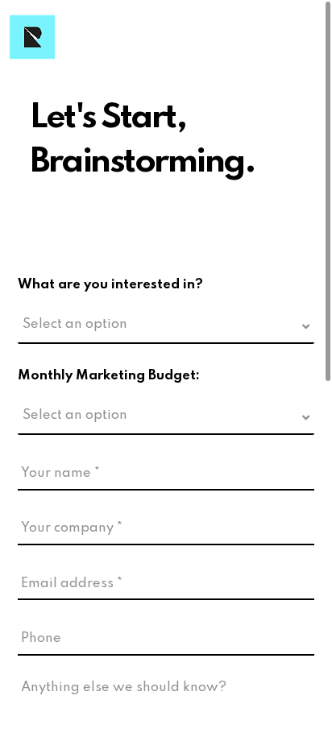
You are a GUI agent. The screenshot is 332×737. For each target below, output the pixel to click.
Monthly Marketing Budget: (109, 376)
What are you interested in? (110, 285)
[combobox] (166, 329)
